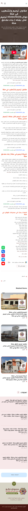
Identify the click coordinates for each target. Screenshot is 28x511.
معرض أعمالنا (19, 27)
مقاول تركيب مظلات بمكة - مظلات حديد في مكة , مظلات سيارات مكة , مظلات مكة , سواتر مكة (14, 416)
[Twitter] (3, 259)
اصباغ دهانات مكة (17, 80)
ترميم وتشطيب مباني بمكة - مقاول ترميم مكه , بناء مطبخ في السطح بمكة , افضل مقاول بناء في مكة (15, 459)
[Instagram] (3, 255)
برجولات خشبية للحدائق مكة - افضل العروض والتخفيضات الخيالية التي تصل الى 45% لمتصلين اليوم (14, 402)
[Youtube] (3, 263)
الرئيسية (24, 27)
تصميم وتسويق (8, 506)
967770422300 (14, 508)
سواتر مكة (9, 172)
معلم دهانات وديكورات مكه (18, 262)
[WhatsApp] (3, 247)
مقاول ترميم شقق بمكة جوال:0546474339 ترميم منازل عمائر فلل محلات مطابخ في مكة (15, 346)
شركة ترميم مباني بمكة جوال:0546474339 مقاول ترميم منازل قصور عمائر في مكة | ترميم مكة (15, 378)
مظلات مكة (24, 254)
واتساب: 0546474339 (8, 85)
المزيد (23, 317)
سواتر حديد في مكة (22, 256)
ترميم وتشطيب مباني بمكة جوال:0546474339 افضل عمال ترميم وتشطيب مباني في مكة (15, 314)
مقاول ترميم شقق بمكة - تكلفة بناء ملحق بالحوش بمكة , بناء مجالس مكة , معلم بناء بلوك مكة (14, 445)
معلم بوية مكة (7, 107)
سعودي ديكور (15, 506)
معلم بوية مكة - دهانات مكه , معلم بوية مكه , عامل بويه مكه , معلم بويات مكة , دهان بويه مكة (15, 430)
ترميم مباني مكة (21, 266)
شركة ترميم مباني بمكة (22, 251)
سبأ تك (3, 506)
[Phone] (3, 251)
